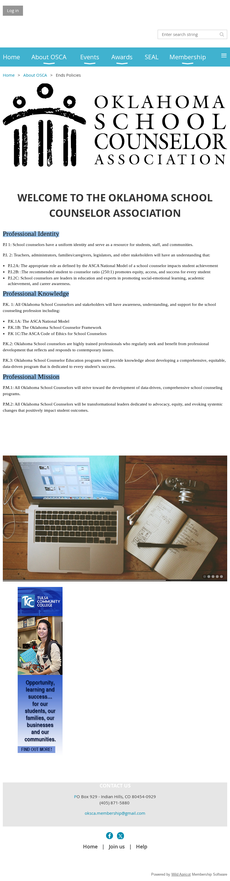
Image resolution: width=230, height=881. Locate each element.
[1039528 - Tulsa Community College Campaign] (40, 754)
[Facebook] (109, 835)
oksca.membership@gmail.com (115, 813)
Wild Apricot (181, 874)
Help (141, 846)
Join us (117, 846)
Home (9, 75)
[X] (120, 835)
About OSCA (35, 75)
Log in (13, 10)
